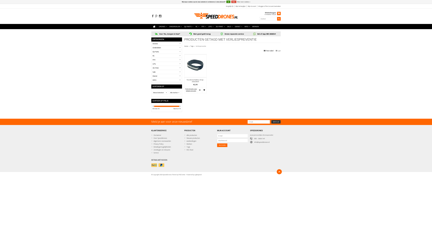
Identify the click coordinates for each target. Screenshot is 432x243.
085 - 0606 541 (259, 138)
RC (197, 26)
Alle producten (192, 135)
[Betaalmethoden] (154, 165)
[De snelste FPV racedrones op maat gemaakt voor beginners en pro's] (216, 16)
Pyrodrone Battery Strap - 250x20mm (195, 81)
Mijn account (252, 6)
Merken (255, 26)
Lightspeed (198, 175)
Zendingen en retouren (162, 150)
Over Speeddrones (160, 138)
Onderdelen (174, 26)
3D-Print (219, 26)
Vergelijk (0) (229, 6)
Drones (162, 26)
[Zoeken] (279, 19)
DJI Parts (188, 26)
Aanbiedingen (191, 141)
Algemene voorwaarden (162, 141)
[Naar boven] (279, 171)
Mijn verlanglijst (240, 6)
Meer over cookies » (243, 2)
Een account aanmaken (273, 6)
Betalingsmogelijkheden (162, 147)
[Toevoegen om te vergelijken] (200, 90)
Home (186, 46)
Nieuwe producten (193, 138)
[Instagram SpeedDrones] (160, 16)
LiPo (210, 26)
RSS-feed (190, 150)
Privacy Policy (158, 144)
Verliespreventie (201, 46)
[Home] (154, 26)
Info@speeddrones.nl (262, 142)
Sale (229, 26)
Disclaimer (157, 135)
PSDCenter (182, 175)
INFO (246, 26)
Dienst (238, 26)
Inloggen (261, 6)
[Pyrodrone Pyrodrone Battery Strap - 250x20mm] (195, 55)
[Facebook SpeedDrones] (152, 16)
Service (156, 153)
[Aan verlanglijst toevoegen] (204, 90)
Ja (228, 2)
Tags (192, 46)
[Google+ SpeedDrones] (156, 16)
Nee (234, 2)
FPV (202, 26)
